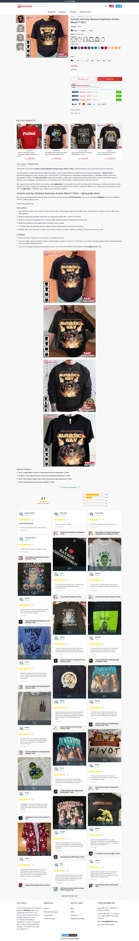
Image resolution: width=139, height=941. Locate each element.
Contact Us (74, 915)
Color (73, 44)
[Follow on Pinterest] (72, 1)
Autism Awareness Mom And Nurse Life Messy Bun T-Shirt (81, 153)
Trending (51, 12)
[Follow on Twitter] (68, 1)
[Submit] (105, 6)
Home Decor (85, 12)
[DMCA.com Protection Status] (69, 935)
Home (73, 16)
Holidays (62, 12)
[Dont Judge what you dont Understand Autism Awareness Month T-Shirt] (56, 136)
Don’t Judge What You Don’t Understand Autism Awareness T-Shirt (44, 472)
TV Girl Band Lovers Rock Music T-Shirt (107, 853)
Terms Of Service (49, 918)
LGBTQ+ (89, 16)
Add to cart (84, 79)
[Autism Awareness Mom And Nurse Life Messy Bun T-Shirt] (82, 136)
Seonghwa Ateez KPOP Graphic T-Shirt (72, 857)
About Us (47, 908)
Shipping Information (78, 918)
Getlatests (101, 197)
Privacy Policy (48, 915)
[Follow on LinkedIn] (73, 1)
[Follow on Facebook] (65, 1)
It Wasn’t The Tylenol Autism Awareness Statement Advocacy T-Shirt (28, 154)
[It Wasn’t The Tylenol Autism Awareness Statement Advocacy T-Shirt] (29, 136)
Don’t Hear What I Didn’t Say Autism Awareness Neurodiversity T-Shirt (45, 479)
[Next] (65, 36)
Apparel (73, 12)
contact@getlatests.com (92, 246)
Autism (76, 113)
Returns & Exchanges (51, 912)
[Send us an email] (70, 1)
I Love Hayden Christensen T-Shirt (70, 597)
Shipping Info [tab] (33, 164)
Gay (79, 113)
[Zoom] (28, 55)
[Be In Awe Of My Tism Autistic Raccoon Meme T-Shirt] (109, 136)
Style (72, 34)
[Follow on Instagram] (66, 1)
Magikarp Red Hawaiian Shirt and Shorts (37, 885)
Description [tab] (21, 164)
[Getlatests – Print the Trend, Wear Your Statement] (25, 6)
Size (72, 57)
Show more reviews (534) (69, 896)
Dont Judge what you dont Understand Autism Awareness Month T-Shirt (56, 153)
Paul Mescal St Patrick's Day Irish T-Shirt (107, 597)
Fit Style (73, 26)
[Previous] (28, 36)
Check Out (109, 79)
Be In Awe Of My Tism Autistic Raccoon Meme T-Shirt (107, 153)
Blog (72, 908)
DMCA (73, 912)
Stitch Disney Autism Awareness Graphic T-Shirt (37, 482)
